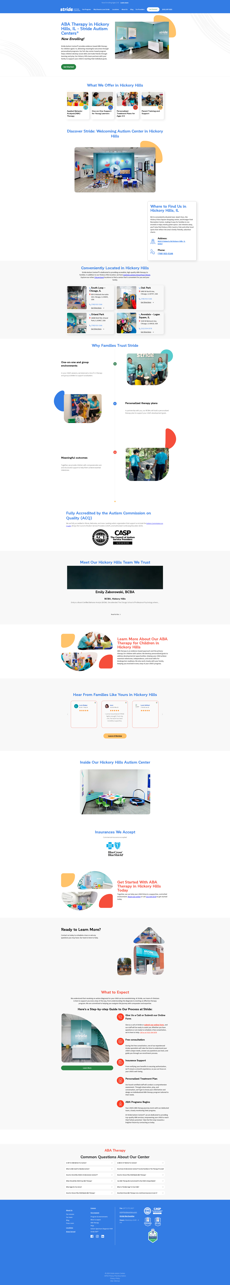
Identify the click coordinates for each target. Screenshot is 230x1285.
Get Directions (96, 308)
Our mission (70, 1214)
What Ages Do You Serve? (89, 1187)
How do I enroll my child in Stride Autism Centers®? (89, 1175)
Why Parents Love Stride (102, 9)
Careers (93, 1208)
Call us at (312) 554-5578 (148, 1032)
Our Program (86, 9)
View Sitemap (115, 1281)
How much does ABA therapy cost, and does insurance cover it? (140, 1193)
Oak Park (146, 287)
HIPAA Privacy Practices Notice (115, 1276)
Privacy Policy (115, 1278)
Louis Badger (83, 705)
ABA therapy (95, 1223)
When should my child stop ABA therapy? (89, 1181)
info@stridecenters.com (128, 1212)
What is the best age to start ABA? (140, 1187)
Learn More (87, 1068)
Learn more (124, 3)
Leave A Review (115, 736)
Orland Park (97, 314)
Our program (95, 1213)
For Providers (140, 9)
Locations (115, 9)
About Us (125, 9)
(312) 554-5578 (146, 328)
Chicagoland (99, 277)
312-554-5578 (151, 896)
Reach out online (134, 896)
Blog (131, 9)
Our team (69, 1217)
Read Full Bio (115, 614)
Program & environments (99, 1217)
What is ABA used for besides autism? (89, 1169)
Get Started (69, 67)
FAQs (92, 1226)
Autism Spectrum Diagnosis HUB (102, 1229)
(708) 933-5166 (165, 253)
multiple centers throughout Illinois (136, 275)
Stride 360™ (94, 1232)
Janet (111, 705)
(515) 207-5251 (167, 9)
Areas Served (70, 1232)
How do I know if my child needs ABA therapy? (140, 1175)
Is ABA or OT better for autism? (140, 1163)
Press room (70, 1223)
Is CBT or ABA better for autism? (89, 1163)
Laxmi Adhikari (145, 705)
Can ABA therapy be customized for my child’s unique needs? (140, 1181)
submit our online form (154, 1024)
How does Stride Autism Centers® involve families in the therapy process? (140, 1169)
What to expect (96, 1220)
